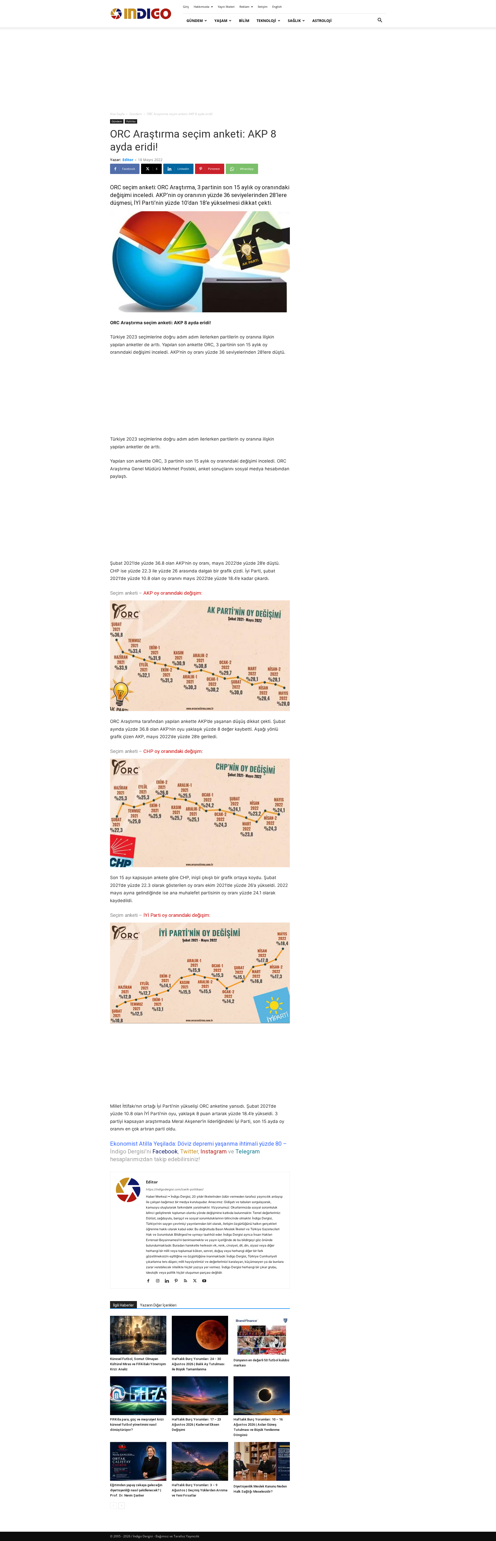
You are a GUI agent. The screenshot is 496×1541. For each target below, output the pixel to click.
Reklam (244, 7)
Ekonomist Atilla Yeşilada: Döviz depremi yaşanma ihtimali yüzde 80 (196, 1143)
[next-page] (121, 1505)
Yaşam (220, 20)
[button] (380, 20)
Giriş (186, 7)
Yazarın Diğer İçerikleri (158, 1305)
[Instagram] (159, 1281)
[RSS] (187, 1281)
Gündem (195, 20)
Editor (127, 159)
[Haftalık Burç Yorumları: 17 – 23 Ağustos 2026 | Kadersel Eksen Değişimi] (200, 1395)
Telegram (247, 1151)
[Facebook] (150, 1281)
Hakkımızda (201, 7)
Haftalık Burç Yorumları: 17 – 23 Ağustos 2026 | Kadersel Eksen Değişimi (196, 1424)
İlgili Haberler (123, 1305)
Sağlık (294, 20)
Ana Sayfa (117, 114)
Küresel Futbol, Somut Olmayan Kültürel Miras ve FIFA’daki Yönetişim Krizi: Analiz (138, 1364)
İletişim (262, 7)
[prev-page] (113, 1505)
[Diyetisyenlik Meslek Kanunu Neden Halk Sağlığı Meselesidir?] (262, 1462)
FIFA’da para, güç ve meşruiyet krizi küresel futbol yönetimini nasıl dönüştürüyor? (137, 1424)
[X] (196, 1281)
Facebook (165, 1151)
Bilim (244, 20)
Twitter (189, 1151)
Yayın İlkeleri (226, 7)
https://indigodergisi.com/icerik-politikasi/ (175, 1189)
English (277, 7)
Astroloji (322, 20)
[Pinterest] (178, 1281)
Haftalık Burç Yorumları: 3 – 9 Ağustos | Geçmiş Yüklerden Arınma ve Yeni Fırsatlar (199, 1490)
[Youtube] (206, 1281)
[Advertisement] (248, 70)
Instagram (213, 1151)
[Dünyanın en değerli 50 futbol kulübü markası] (262, 1336)
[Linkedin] (169, 1281)
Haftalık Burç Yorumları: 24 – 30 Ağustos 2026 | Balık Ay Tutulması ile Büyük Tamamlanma (198, 1364)
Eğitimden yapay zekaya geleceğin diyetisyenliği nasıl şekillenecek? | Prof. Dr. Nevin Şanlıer (136, 1490)
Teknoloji (266, 20)
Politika (131, 121)
